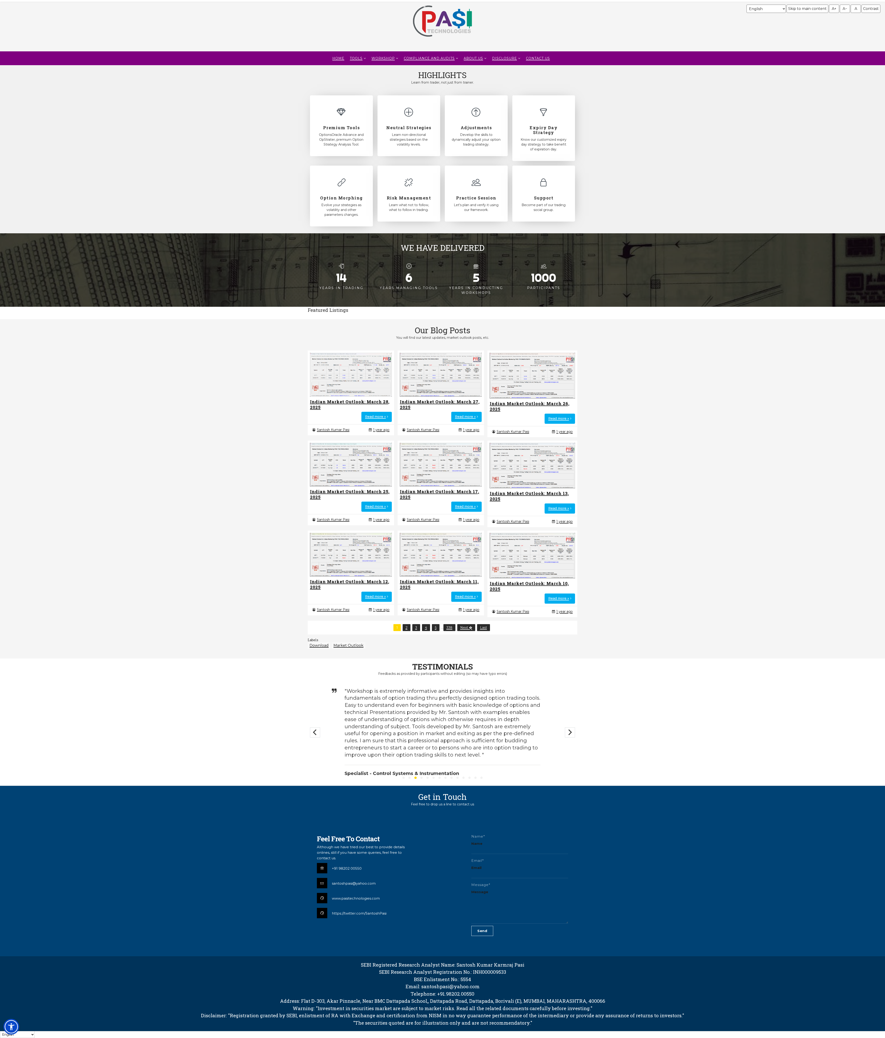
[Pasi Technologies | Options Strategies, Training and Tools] (442, 39)
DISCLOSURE (504, 58)
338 (449, 628)
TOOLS (356, 58)
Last (483, 628)
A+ (834, 8)
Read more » (375, 417)
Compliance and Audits (429, 58)
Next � (466, 628)
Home (338, 58)
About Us (473, 58)
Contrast (871, 8)
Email (476, 867)
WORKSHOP (383, 58)
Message (479, 892)
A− (845, 8)
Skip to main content (807, 8)
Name (476, 843)
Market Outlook (348, 645)
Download (319, 645)
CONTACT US (538, 58)
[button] (11, 1026)
